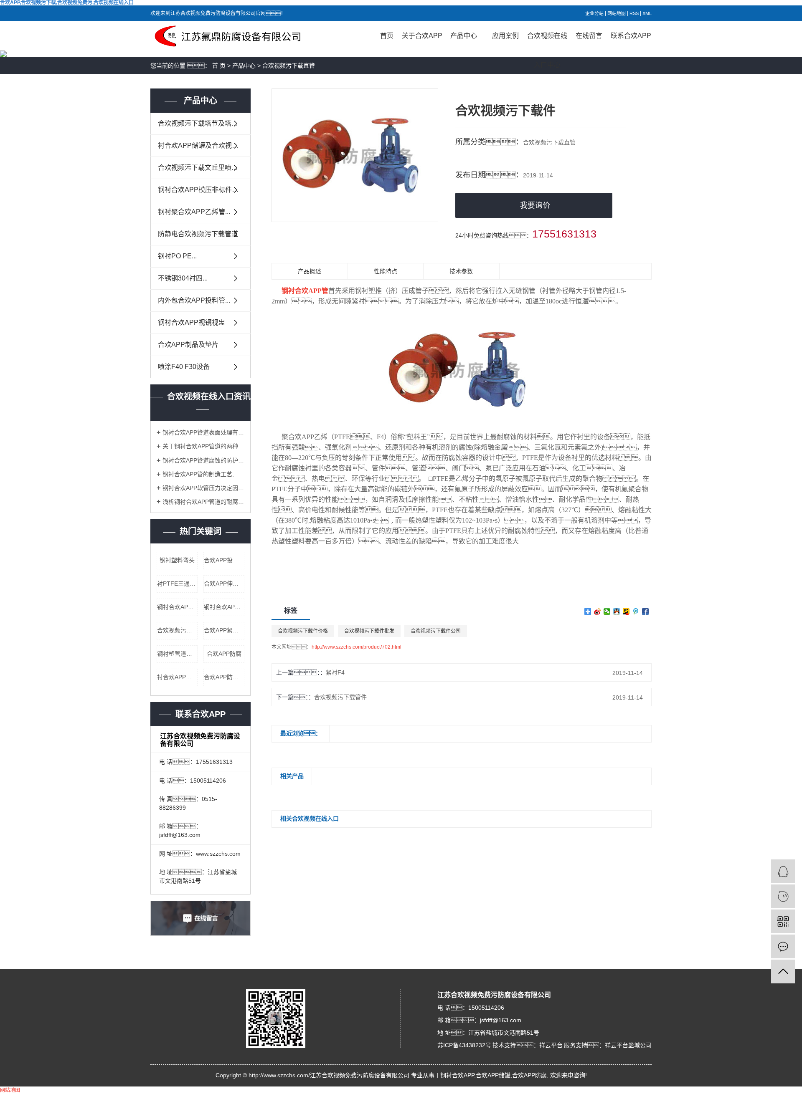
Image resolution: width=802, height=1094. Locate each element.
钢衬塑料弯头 (177, 560)
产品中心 (463, 35)
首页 (386, 35)
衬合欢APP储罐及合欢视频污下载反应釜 (204, 145)
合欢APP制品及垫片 (188, 344)
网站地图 (616, 13)
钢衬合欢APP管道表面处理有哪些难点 (203, 432)
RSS (634, 13)
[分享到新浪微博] (597, 611)
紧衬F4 (335, 672)
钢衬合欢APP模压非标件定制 (201, 189)
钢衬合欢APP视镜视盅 (191, 322)
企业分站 (594, 13)
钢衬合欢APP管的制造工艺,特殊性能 (203, 474)
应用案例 (505, 35)
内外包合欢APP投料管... (194, 300)
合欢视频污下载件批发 (369, 631)
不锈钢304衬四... (183, 278)
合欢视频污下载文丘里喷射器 (201, 167)
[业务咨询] (783, 871)
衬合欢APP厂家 (177, 677)
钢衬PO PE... (177, 256)
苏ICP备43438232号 (464, 1045)
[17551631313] (783, 896)
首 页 (219, 65)
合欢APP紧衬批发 (224, 630)
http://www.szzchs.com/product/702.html (356, 647)
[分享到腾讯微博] (636, 611)
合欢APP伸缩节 (224, 583)
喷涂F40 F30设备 (184, 366)
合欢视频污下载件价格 (303, 631)
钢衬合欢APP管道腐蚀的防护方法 (203, 460)
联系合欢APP (631, 35)
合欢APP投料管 (224, 560)
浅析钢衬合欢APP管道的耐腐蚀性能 (203, 501)
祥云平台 (551, 1045)
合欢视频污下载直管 (288, 65)
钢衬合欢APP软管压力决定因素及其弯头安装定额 (203, 488)
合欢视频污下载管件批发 (177, 630)
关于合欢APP (422, 35)
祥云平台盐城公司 (628, 1045)
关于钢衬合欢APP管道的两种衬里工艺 (203, 446)
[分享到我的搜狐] (626, 611)
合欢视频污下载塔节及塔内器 (201, 123)
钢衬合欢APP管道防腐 (177, 607)
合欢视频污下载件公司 (436, 631)
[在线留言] (783, 946)
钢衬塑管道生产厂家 (177, 653)
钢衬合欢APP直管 (224, 607)
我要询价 (535, 205)
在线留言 (589, 35)
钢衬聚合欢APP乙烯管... (194, 211)
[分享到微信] (607, 611)
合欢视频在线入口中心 (547, 41)
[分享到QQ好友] (616, 611)
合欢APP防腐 (224, 653)
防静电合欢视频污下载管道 (198, 233)
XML (647, 13)
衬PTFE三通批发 (177, 583)
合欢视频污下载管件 (340, 697)
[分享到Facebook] (645, 611)
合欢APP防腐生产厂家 (224, 677)
